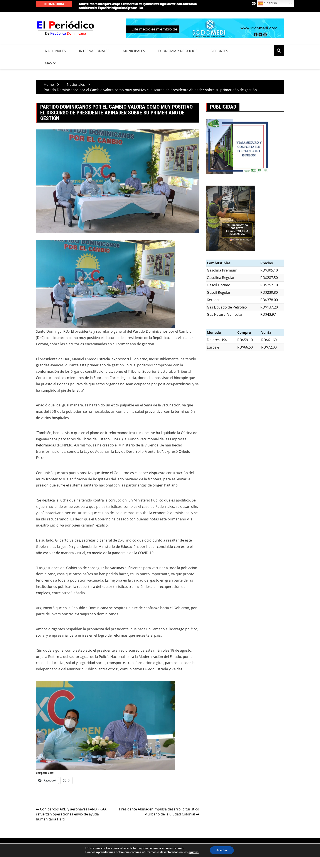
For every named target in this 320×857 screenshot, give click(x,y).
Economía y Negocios (177, 51)
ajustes (194, 852)
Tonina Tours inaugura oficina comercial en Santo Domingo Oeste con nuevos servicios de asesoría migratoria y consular (136, 6)
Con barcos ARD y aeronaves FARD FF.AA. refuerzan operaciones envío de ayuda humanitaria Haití (71, 814)
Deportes (219, 51)
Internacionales (94, 51)
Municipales (134, 51)
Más (48, 63)
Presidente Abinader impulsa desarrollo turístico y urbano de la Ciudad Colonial (159, 812)
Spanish (270, 3)
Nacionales (55, 51)
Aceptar (221, 850)
